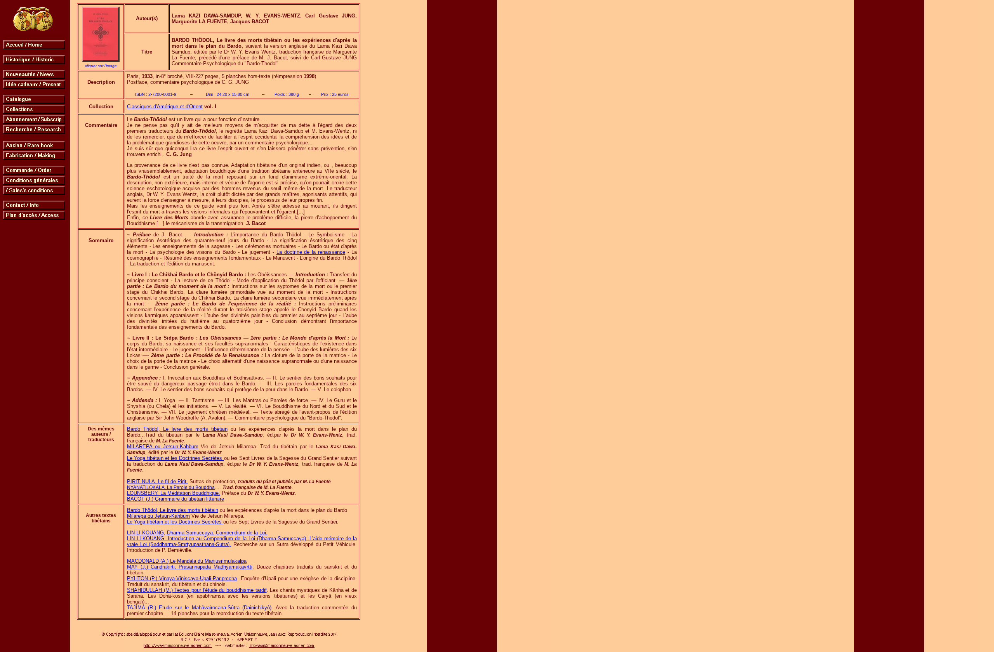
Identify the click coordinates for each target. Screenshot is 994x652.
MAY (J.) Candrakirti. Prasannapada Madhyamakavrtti (189, 567)
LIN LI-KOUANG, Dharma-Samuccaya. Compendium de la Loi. (197, 533)
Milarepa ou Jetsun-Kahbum (158, 516)
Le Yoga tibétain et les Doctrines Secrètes (175, 458)
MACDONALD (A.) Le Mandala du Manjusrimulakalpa (187, 561)
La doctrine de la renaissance (311, 252)
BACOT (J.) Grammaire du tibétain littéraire (175, 499)
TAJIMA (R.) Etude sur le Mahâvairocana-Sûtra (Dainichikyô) (199, 607)
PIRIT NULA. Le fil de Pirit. (157, 481)
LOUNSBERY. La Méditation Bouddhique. (173, 493)
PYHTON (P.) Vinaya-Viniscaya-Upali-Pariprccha (182, 578)
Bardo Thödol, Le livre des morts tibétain (177, 429)
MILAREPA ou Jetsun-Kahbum (162, 446)
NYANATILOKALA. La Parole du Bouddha (171, 487)
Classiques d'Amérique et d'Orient (165, 106)
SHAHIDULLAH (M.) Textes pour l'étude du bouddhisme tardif (196, 590)
